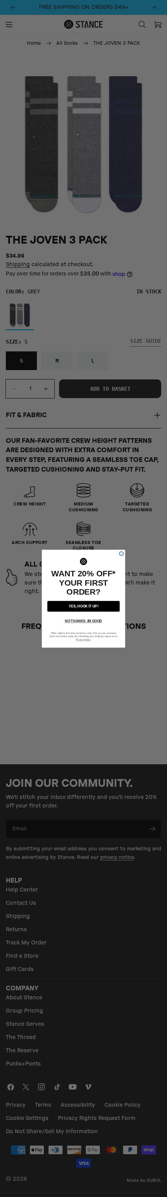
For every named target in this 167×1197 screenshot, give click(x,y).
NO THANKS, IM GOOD (83, 621)
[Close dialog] (121, 553)
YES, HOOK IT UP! (84, 606)
